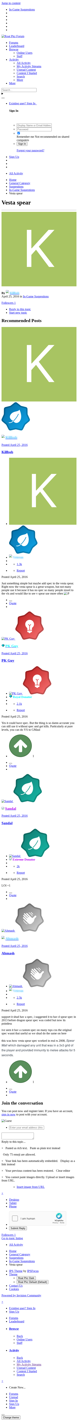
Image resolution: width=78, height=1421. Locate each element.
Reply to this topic (20, 309)
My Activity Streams (29, 66)
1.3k (19, 564)
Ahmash (8, 953)
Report (21, 570)
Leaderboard (16, 46)
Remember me (25, 136)
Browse (13, 49)
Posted (15, 444)
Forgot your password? (30, 150)
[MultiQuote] (10, 600)
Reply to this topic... (14, 1141)
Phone (13, 1206)
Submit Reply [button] (18, 1228)
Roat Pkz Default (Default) (32, 1282)
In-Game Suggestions (36, 296)
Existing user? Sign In (23, 103)
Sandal (7, 823)
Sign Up (14, 156)
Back (20, 1336)
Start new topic (18, 312)
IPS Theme (16, 1271)
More (20, 79)
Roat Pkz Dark (26, 1278)
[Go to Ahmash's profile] (8, 930)
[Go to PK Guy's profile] (8, 638)
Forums (13, 42)
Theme (13, 1274)
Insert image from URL (31, 1186)
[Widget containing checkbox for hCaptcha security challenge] (37, 1218)
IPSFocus (33, 1271)
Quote (12, 603)
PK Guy (8, 660)
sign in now (9, 1114)
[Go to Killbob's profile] (39, 285)
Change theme (11, 1417)
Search (21, 76)
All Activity (24, 63)
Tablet (12, 1203)
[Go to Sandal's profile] (7, 801)
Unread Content (26, 69)
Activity (14, 59)
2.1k (19, 703)
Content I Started (27, 73)
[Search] (3, 98)
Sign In (22, 143)
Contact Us (16, 1285)
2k (18, 866)
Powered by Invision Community (21, 1295)
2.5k (19, 997)
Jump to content (11, 3)
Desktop (14, 1199)
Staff (19, 56)
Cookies (14, 1289)
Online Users (24, 52)
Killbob (7, 452)
